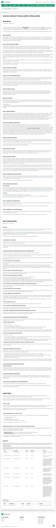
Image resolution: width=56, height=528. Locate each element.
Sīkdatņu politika (40, 521)
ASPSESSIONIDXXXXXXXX (7, 477)
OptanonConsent (6, 486)
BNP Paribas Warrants (4, 12)
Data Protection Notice (23, 422)
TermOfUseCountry (6, 452)
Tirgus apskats (32, 5)
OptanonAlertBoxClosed (7, 458)
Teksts (12, 526)
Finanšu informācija (41, 5)
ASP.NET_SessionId (6, 468)
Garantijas (15, 5)
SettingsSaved (5, 505)
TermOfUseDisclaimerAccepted (8, 455)
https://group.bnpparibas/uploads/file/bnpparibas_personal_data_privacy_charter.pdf (27, 230)
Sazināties (15, 526)
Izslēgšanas (6, 5)
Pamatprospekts (50, 5)
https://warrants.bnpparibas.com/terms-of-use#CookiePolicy (13, 197)
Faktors (23, 5)
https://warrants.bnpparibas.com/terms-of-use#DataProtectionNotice (39, 191)
